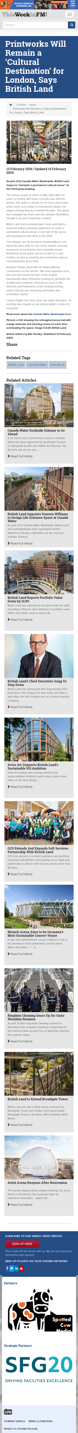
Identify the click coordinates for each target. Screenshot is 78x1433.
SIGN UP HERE (22, 1244)
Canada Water (37, 365)
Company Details (14, 1421)
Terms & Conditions (40, 1421)
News (32, 104)
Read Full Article (21, 456)
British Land (16, 365)
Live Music (57, 365)
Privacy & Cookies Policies (21, 1429)
